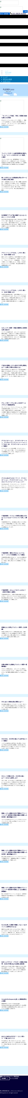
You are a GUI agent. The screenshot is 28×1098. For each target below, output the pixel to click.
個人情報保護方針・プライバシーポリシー (11, 1090)
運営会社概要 (7, 79)
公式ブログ (7, 74)
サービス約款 (14, 1078)
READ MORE (4, 127)
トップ (5, 77)
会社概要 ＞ (5, 1078)
